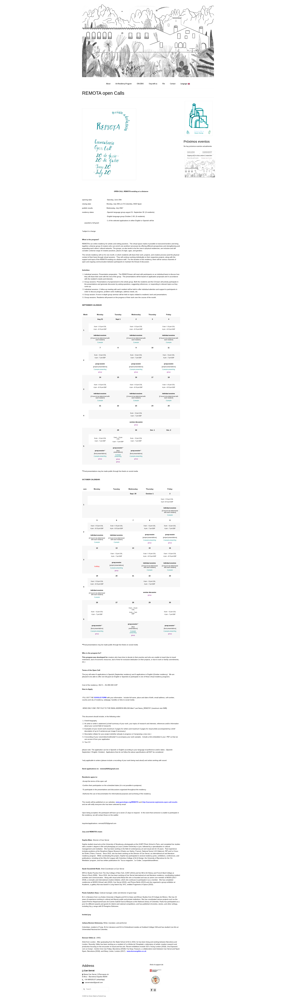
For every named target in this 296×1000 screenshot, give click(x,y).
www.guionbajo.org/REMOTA (127, 802)
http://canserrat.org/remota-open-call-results (159, 802)
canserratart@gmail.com (93, 982)
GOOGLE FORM (100, 697)
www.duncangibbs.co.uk (136, 951)
